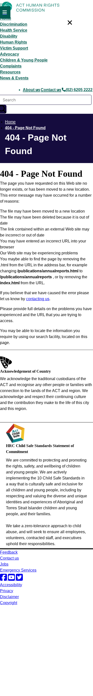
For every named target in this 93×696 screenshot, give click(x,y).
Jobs (4, 564)
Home (10, 122)
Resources (10, 72)
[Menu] (5, 12)
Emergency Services (18, 570)
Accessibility (11, 585)
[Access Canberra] (17, 673)
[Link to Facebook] (4, 579)
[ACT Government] (17, 693)
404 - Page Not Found (25, 128)
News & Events (14, 78)
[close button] (69, 22)
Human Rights (13, 42)
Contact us (51, 90)
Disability (8, 36)
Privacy (6, 591)
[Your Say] (27, 653)
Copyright (8, 603)
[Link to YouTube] (12, 579)
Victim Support (14, 48)
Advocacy (9, 54)
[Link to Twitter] (19, 579)
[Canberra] (17, 622)
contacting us (37, 299)
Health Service (13, 30)
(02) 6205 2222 (79, 90)
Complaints (11, 66)
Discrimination (13, 24)
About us (31, 90)
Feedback (9, 552)
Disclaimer (9, 597)
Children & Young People (24, 60)
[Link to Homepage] (46, 7)
